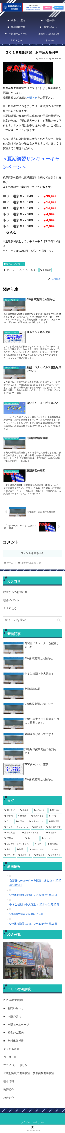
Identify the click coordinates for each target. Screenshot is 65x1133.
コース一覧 (10, 1057)
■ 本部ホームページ (16, 1024)
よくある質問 (11, 1048)
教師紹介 (8, 1089)
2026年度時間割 (13, 1000)
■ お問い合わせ (13, 1008)
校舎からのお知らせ (15, 264)
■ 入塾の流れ (12, 1016)
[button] (59, 620)
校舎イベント (11, 600)
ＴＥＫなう (10, 608)
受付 (36, 270)
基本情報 (8, 1081)
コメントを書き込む (32, 553)
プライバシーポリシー (16, 1065)
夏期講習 (47, 270)
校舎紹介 (8, 1097)
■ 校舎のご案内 (13, 1032)
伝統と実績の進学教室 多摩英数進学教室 (28, 1073)
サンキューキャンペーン (17, 270)
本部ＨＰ (32, 97)
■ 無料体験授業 (13, 1040)
